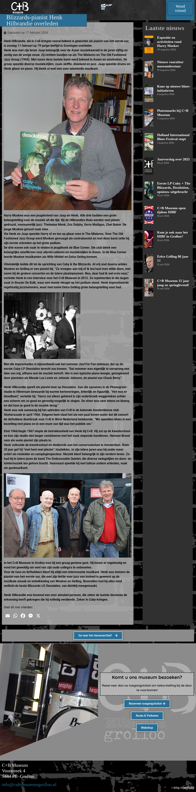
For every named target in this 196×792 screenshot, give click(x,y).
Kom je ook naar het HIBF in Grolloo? (172, 234)
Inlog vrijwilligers (183, 788)
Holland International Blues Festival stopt (173, 137)
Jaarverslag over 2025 (173, 159)
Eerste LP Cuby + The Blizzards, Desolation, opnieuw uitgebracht (173, 187)
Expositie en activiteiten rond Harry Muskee (169, 42)
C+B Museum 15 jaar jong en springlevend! (173, 283)
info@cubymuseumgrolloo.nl (29, 784)
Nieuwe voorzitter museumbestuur (170, 64)
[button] (103, 8)
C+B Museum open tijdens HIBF (171, 210)
